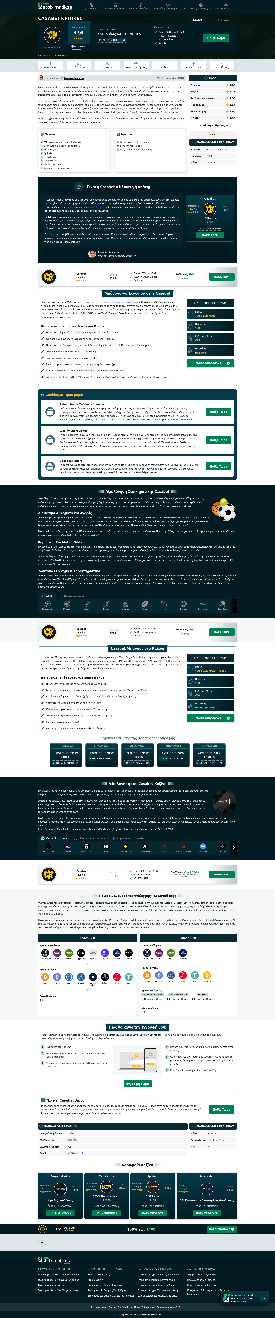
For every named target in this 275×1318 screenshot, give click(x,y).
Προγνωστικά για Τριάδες (201, 1279)
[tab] (198, 20)
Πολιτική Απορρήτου (144, 1307)
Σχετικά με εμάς (99, 1307)
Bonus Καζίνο (193, 67)
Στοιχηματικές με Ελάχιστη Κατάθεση (158, 1290)
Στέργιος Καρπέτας (74, 78)
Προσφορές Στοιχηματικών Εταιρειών (59, 1274)
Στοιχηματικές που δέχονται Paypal (157, 1279)
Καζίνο (165, 67)
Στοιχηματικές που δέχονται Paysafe (157, 1285)
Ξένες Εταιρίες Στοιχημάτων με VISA (157, 1295)
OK (263, 1298)
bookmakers (94, 207)
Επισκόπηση (50, 67)
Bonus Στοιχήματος (136, 67)
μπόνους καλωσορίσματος (118, 302)
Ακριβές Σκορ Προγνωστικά (202, 1274)
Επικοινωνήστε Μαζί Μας (169, 1307)
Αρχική (41, 55)
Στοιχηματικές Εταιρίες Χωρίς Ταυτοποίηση (111, 1295)
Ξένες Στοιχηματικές (99, 1274)
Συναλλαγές (222, 67)
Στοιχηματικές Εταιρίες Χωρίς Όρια (107, 1290)
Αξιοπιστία (79, 67)
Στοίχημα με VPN (97, 1279)
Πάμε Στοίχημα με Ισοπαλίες (202, 1285)
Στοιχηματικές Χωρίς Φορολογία (105, 1285)
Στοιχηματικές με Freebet (51, 1285)
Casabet (81, 273)
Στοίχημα (108, 67)
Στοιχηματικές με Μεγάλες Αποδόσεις (58, 1290)
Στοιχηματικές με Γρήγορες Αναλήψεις (158, 1274)
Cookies (241, 1295)
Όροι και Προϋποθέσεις (120, 1307)
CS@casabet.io (76, 1153)
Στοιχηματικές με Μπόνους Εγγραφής (58, 1279)
